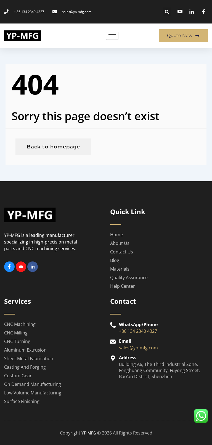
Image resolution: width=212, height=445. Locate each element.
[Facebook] (9, 266)
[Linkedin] (32, 266)
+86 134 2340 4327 (138, 331)
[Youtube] (21, 266)
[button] (167, 11)
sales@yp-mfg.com (138, 348)
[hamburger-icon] (112, 36)
